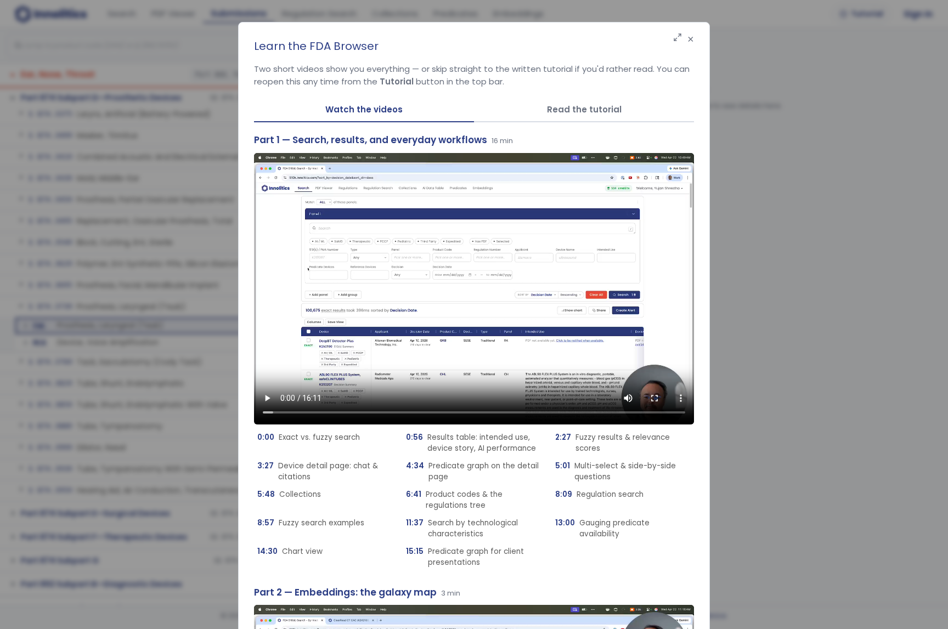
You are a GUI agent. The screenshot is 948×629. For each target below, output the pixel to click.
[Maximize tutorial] (677, 38)
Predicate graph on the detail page (472, 471)
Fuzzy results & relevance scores (612, 443)
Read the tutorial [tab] (584, 109)
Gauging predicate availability (602, 528)
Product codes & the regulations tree (454, 500)
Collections (289, 494)
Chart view (290, 551)
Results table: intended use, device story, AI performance (471, 443)
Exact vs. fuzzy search (308, 437)
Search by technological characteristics (462, 528)
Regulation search (599, 494)
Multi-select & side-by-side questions (615, 471)
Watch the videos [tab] (364, 109)
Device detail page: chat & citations (317, 471)
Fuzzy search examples (310, 523)
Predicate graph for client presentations (465, 557)
